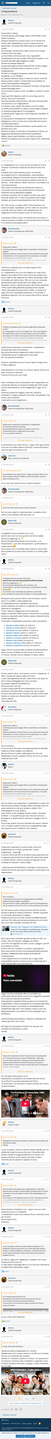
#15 (48, 1046)
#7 (49, 498)
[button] (2, 3)
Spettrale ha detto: (9, 575)
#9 (49, 569)
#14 (48, 887)
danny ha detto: (8, 243)
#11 (48, 716)
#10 (48, 669)
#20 (48, 1337)
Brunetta (12, 707)
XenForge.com (7, 1430)
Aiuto (35, 1423)
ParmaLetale (13, 228)
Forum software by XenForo (19, 1428)
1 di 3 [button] (19, 1399)
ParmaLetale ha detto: (10, 323)
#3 (49, 237)
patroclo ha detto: (9, 1052)
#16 (48, 1131)
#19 (48, 1287)
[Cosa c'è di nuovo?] (44, 3)
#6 (49, 465)
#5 (49, 415)
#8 (49, 529)
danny (5, 15)
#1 (49, 29)
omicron (12, 455)
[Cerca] (48, 3)
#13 (48, 843)
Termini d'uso (15, 1423)
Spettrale (12, 520)
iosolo (10, 152)
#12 (48, 773)
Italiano (6, 1420)
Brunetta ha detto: (9, 893)
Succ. (27, 1399)
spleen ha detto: (8, 1185)
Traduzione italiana (42, 1428)
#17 (48, 1179)
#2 (49, 161)
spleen (11, 764)
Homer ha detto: (8, 1243)
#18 (48, 1237)
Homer (11, 1122)
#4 (49, 317)
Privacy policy (27, 1423)
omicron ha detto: (9, 504)
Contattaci (5, 1423)
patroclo (12, 834)
